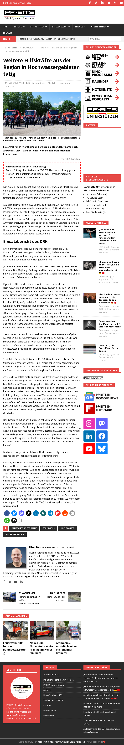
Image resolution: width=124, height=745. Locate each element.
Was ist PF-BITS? (51, 674)
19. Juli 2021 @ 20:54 (14, 83)
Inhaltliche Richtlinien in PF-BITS (58, 679)
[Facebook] (90, 3)
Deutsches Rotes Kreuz (24, 528)
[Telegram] (108, 3)
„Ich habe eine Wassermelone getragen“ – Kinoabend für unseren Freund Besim (107, 236)
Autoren (47, 689)
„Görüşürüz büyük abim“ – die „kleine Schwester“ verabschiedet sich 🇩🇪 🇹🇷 (109, 267)
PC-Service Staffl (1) (96, 197)
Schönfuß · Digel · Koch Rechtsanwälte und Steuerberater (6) (98, 205)
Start (5, 26)
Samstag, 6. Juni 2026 (110, 354)
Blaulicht (52, 83)
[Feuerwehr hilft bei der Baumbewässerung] (15, 630)
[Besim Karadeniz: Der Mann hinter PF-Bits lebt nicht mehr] (89, 325)
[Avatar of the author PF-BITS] (21, 695)
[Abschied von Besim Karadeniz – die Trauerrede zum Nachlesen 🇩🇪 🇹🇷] (89, 298)
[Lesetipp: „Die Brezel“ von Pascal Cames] (89, 349)
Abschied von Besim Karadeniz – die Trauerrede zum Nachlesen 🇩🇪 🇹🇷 (109, 298)
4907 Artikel (67, 547)
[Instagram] (115, 3)
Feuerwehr (49, 528)
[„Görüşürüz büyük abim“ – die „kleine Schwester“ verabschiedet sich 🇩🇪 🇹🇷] (89, 265)
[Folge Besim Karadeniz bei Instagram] (8, 582)
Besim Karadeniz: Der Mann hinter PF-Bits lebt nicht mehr (110, 324)
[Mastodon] (96, 3)
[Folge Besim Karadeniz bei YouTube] (14, 582)
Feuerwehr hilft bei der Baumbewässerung (14, 648)
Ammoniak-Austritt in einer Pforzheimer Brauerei (66, 648)
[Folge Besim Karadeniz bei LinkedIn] (20, 582)
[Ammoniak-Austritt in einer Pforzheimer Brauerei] (68, 630)
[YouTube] (121, 3)
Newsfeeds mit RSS (52, 695)
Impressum (48, 715)
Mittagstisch (37, 26)
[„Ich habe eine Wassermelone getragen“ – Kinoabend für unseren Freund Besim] (89, 233)
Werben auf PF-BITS (53, 700)
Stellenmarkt (59, 26)
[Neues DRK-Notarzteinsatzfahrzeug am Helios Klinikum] (42, 630)
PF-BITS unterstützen (53, 684)
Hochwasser (67, 528)
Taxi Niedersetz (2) (96, 212)
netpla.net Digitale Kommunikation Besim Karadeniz (61, 741)
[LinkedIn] (102, 3)
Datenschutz (49, 710)
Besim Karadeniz (36, 83)
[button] (7, 513)
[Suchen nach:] (104, 38)
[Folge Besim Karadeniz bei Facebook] (4, 582)
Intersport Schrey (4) (96, 194)
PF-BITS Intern (98, 26)
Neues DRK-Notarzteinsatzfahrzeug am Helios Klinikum (41, 648)
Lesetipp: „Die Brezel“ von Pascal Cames (109, 348)
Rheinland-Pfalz (15, 534)
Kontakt (7, 33)
